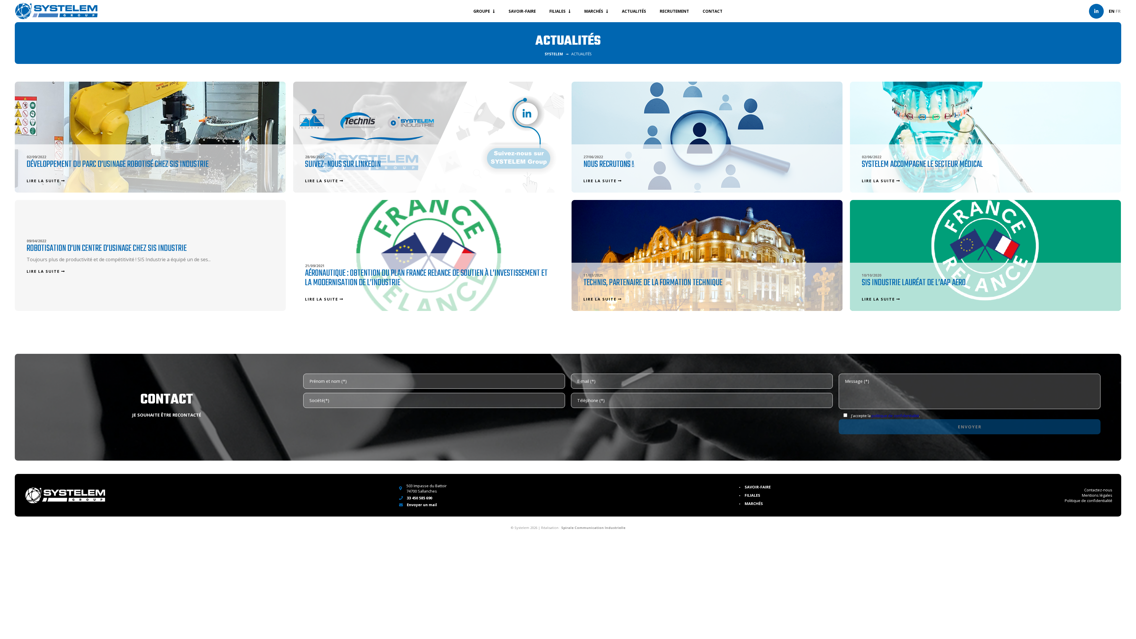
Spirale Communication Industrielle (593, 527)
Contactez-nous (1098, 490)
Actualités (634, 11)
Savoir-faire (522, 11)
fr (1118, 11)
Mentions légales (1097, 495)
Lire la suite (44, 180)
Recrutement (674, 11)
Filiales (557, 11)
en (1111, 11)
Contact (712, 11)
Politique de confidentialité (1088, 500)
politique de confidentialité (895, 415)
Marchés (593, 11)
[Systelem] (56, 11)
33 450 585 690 (419, 498)
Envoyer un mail (421, 504)
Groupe (481, 11)
